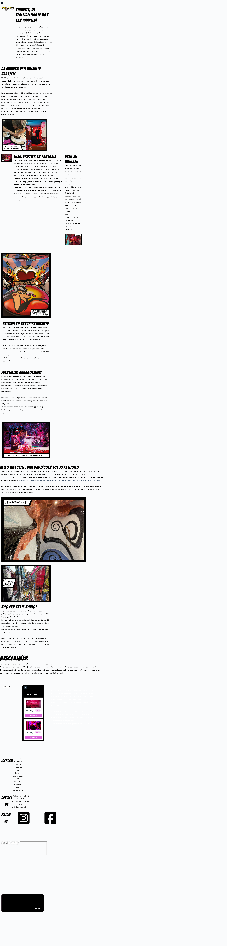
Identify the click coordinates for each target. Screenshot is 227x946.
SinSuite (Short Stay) (30, 711)
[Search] (25, 687)
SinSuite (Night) (30, 733)
